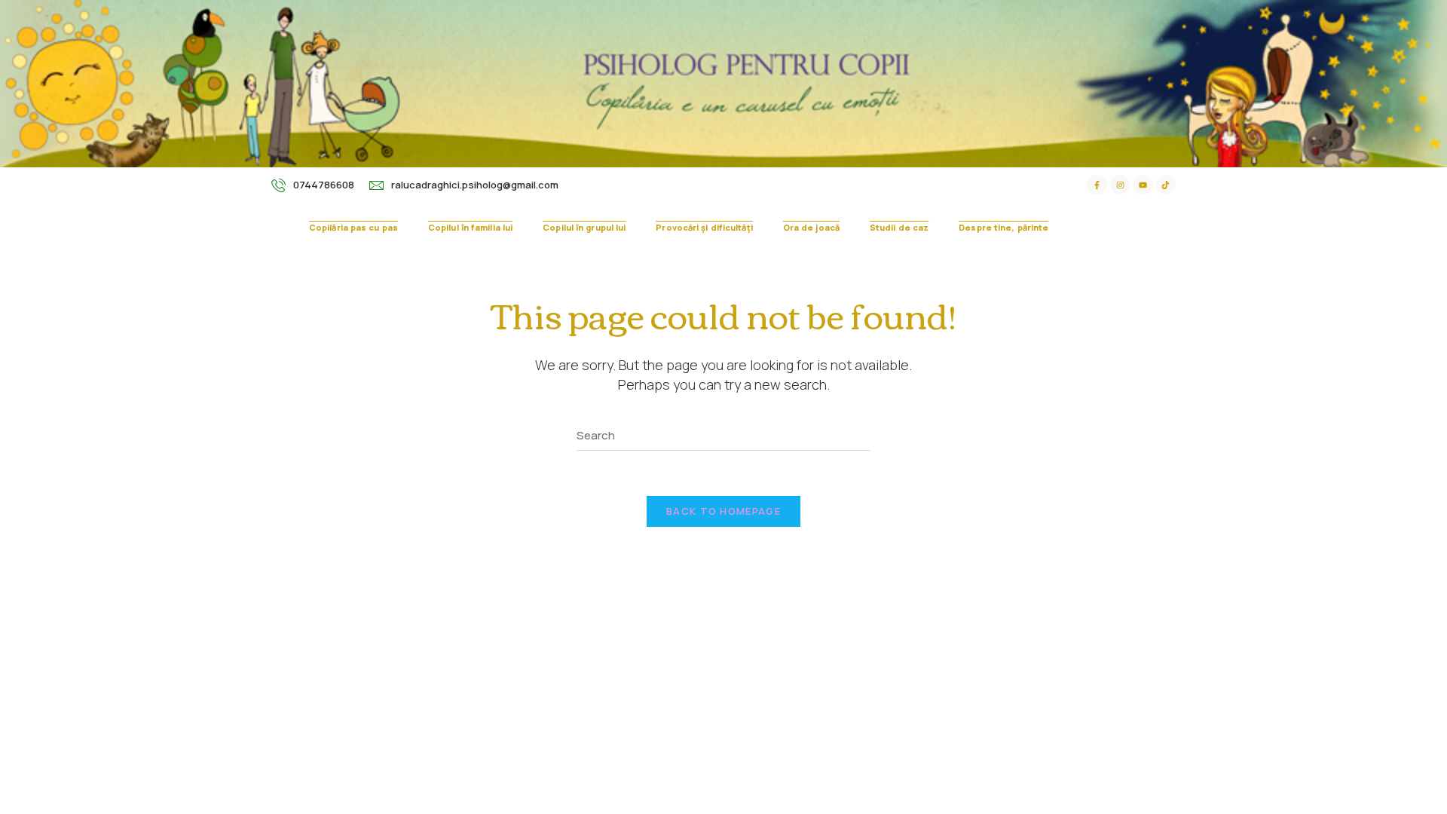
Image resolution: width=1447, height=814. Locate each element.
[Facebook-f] (1096, 184)
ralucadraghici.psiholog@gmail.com (474, 184)
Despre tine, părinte (1003, 227)
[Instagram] (1120, 184)
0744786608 (323, 184)
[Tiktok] (1166, 184)
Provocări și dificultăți (704, 227)
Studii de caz (899, 227)
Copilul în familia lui (470, 227)
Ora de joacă (811, 227)
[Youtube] (1142, 184)
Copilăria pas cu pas (353, 227)
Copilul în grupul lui (584, 227)
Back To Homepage (723, 511)
